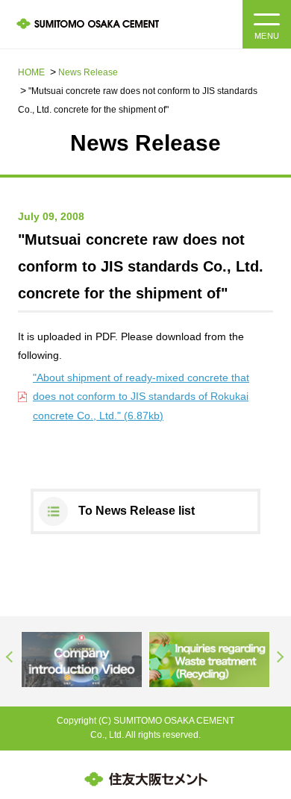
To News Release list (136, 510)
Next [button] (281, 657)
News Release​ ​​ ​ (90, 72)
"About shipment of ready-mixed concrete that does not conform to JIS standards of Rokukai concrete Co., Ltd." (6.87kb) (141, 396)
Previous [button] (10, 657)
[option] (82, 660)
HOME (31, 72)
